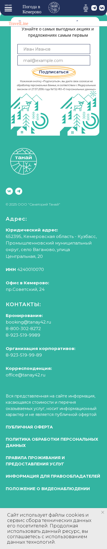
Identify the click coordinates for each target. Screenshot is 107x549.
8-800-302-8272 (23, 328)
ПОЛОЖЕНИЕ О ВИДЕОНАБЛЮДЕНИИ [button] (48, 488)
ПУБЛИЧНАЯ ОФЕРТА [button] (29, 427)
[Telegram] (18, 191)
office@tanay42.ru (25, 375)
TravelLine (18, 23)
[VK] (9, 191)
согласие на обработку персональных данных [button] (55, 83)
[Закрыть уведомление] (103, 512)
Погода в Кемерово (32, 9)
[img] (85, 8)
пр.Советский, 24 (25, 289)
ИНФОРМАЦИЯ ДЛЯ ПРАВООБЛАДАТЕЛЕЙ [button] (53, 476)
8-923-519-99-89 (24, 355)
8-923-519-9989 (23, 335)
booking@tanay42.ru (28, 322)
